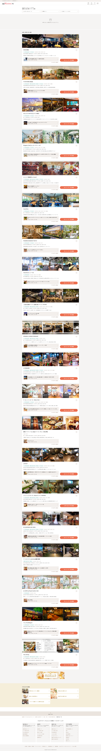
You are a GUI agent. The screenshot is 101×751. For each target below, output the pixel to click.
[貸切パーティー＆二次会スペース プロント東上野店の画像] (50, 423)
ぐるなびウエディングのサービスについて (65, 746)
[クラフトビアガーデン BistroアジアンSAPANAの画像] (50, 486)
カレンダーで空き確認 (69, 60)
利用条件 (33, 746)
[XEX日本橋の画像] (50, 41)
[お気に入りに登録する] (76, 50)
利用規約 (29, 746)
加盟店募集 (56, 746)
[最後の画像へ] (77, 41)
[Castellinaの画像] (50, 200)
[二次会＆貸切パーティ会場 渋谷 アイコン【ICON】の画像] (50, 295)
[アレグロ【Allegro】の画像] (50, 614)
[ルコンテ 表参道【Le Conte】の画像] (50, 168)
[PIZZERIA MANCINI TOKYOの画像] (50, 232)
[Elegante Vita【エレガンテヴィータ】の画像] (50, 136)
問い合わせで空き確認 (69, 505)
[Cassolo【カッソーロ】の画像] (50, 264)
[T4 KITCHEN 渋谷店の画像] (50, 73)
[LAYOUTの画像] (50, 455)
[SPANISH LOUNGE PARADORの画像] (50, 327)
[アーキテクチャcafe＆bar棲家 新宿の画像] (50, 550)
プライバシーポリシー (38, 746)
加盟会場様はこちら (51, 746)
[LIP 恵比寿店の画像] (50, 359)
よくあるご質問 (74, 746)
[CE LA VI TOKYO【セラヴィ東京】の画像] (50, 104)
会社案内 (26, 746)
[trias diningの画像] (50, 646)
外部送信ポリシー (44, 746)
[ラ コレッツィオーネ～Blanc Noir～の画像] (50, 391)
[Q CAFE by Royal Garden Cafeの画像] (50, 582)
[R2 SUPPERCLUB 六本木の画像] (50, 518)
